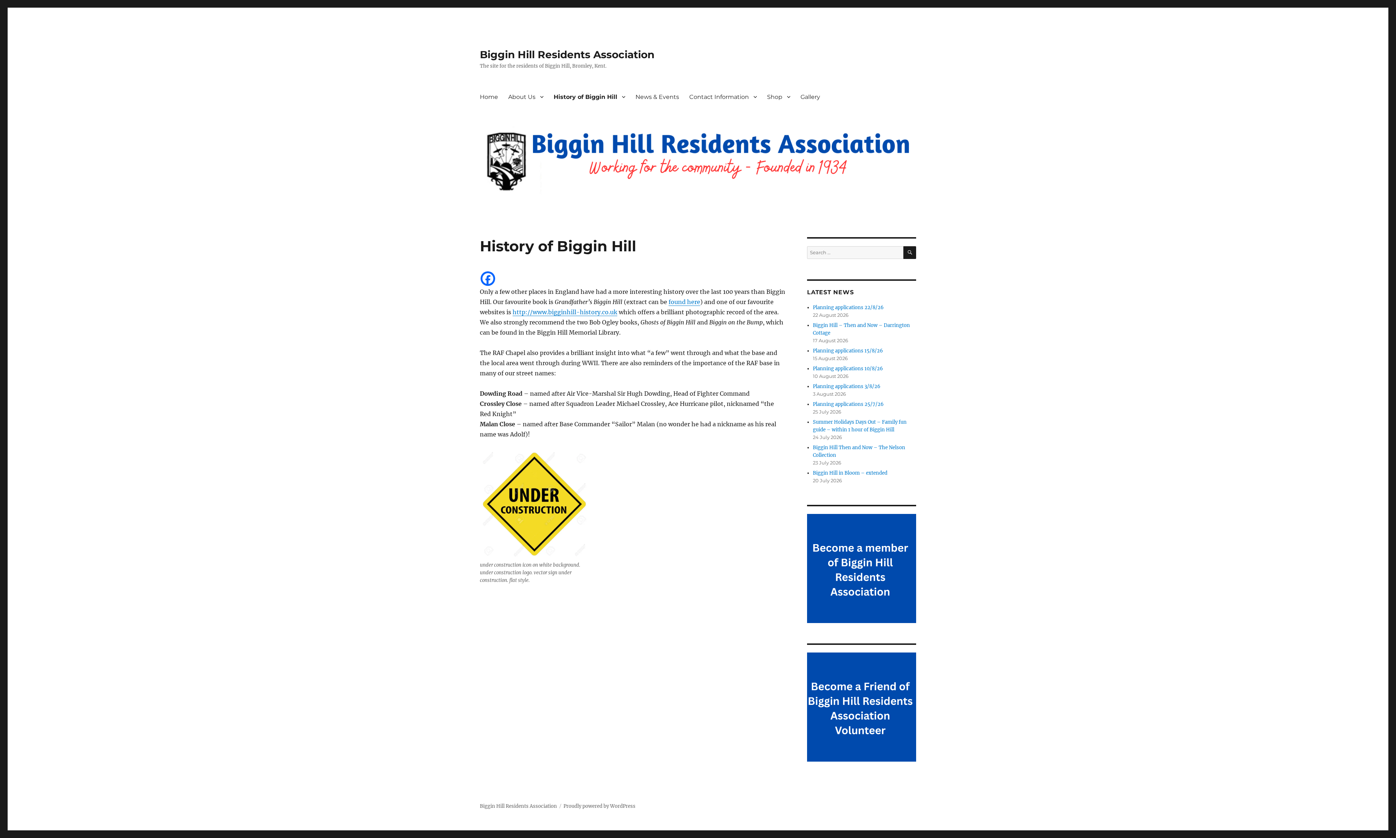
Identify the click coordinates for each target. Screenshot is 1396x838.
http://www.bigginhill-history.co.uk (565, 312)
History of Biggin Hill (585, 96)
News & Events (657, 96)
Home (489, 96)
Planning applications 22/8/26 (848, 307)
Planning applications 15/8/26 (848, 351)
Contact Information (719, 96)
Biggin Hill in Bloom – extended (850, 473)
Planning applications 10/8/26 (848, 369)
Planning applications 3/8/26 (846, 386)
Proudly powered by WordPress (599, 806)
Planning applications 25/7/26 (848, 404)
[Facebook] (488, 278)
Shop (774, 96)
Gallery (810, 96)
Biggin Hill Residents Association (567, 54)
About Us (521, 96)
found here (684, 302)
